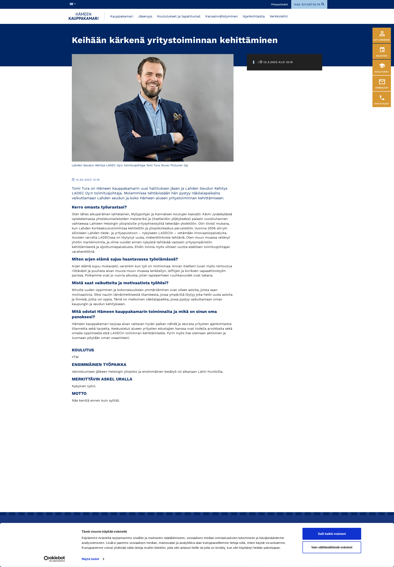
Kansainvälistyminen (221, 16)
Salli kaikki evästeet (332, 533)
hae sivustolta (307, 4)
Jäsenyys (145, 16)
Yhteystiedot (279, 4)
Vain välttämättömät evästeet (331, 547)
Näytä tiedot (90, 559)
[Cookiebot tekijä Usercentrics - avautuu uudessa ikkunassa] (54, 559)
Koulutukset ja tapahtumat (178, 16)
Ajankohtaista (254, 16)
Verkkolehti (279, 16)
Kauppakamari (121, 16)
